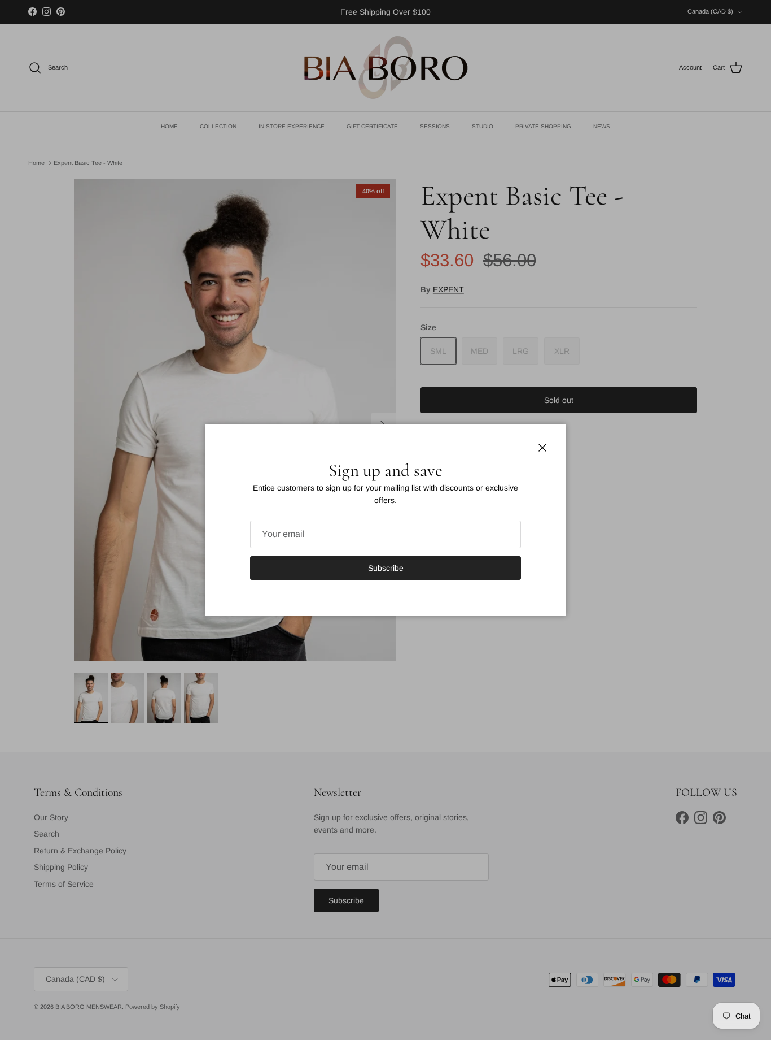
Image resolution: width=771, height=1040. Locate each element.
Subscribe (386, 568)
